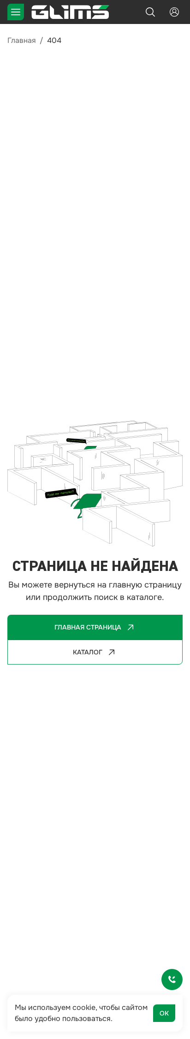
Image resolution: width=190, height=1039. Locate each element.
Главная (21, 40)
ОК (164, 1013)
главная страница (87, 627)
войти (174, 12)
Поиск (150, 12)
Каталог (87, 652)
